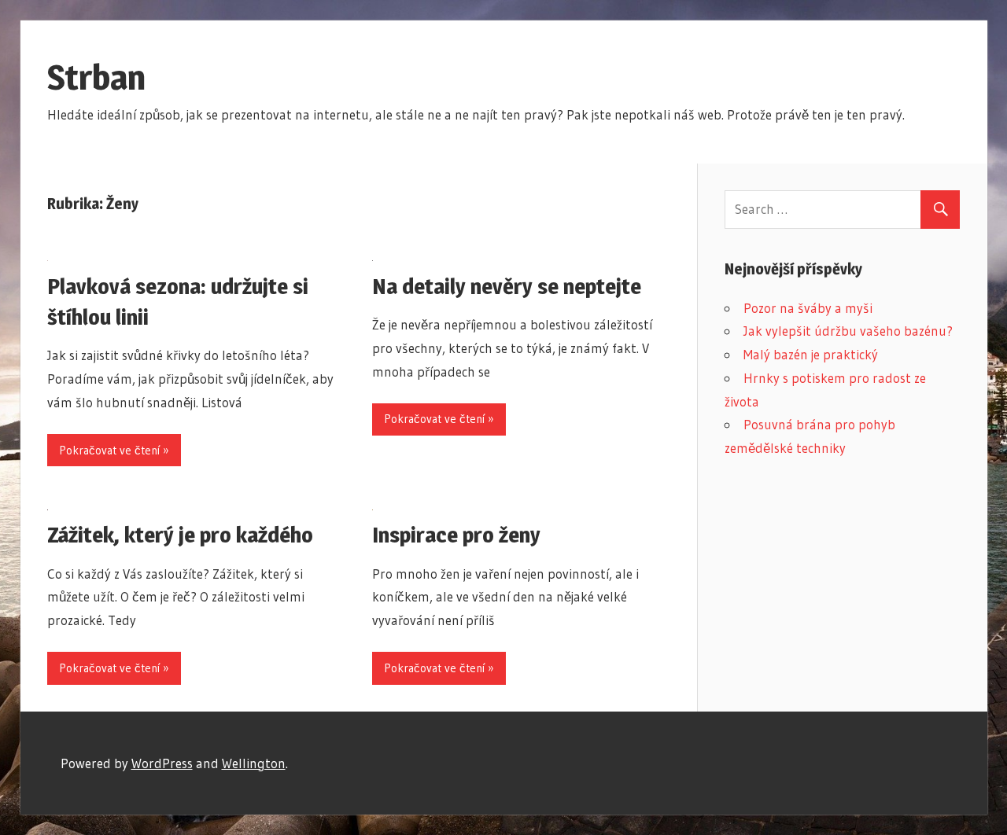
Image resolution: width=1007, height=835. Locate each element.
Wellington (254, 763)
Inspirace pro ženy (456, 534)
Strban (96, 77)
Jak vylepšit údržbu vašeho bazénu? (848, 330)
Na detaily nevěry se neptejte (506, 286)
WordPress (162, 763)
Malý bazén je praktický (810, 354)
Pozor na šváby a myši (807, 308)
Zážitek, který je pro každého (180, 534)
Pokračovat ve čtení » (114, 450)
